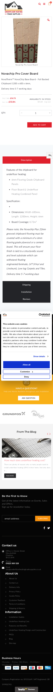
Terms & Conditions (17, 604)
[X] (49, 528)
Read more (10, 476)
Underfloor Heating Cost (19, 621)
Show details (39, 356)
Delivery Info (14, 587)
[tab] (26, 160)
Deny (26, 377)
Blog (11, 639)
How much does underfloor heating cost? (24, 460)
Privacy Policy (14, 591)
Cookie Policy (14, 596)
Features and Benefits (18, 626)
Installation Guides (16, 617)
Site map (12, 643)
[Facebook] (44, 528)
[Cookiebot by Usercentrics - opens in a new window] (39, 315)
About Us (13, 578)
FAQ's (11, 634)
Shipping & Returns (17, 608)
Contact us (13, 583)
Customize (25, 372)
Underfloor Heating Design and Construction (27, 630)
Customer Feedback (17, 600)
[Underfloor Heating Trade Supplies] (17, 8)
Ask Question (28, 398)
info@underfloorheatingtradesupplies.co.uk (23, 569)
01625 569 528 (12, 563)
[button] (48, 22)
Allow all (26, 364)
